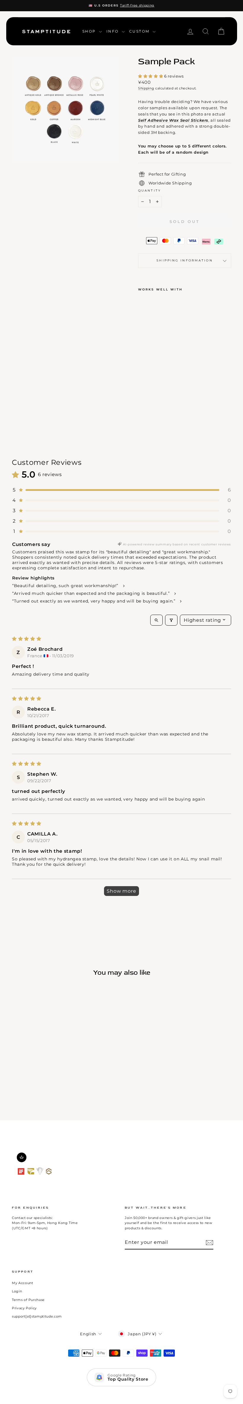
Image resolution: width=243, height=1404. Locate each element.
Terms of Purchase (28, 1300)
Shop (89, 31)
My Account (22, 1283)
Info (113, 31)
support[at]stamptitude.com (37, 1316)
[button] (151, 76)
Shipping (146, 88)
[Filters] (171, 620)
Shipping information (184, 260)
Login (17, 1291)
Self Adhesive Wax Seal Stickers (173, 120)
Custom (140, 31)
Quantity (149, 190)
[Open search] (156, 620)
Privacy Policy (24, 1308)
